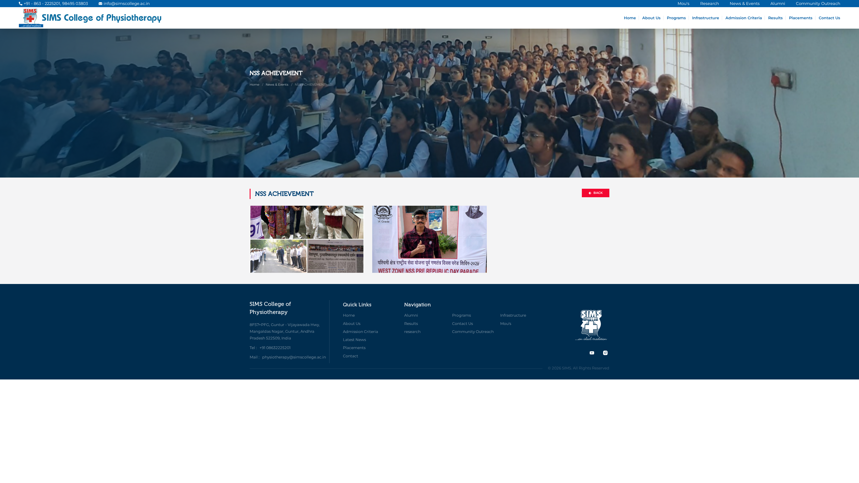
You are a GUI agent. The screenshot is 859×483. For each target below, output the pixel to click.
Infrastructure (705, 18)
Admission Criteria (743, 18)
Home (630, 18)
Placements (800, 18)
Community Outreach (473, 331)
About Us (651, 18)
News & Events (277, 85)
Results (775, 18)
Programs (676, 18)
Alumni (411, 315)
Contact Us (829, 18)
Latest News (354, 339)
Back (598, 193)
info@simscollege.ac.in (127, 3)
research (412, 331)
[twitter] (592, 353)
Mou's (505, 323)
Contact (350, 356)
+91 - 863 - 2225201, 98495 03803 (56, 3)
